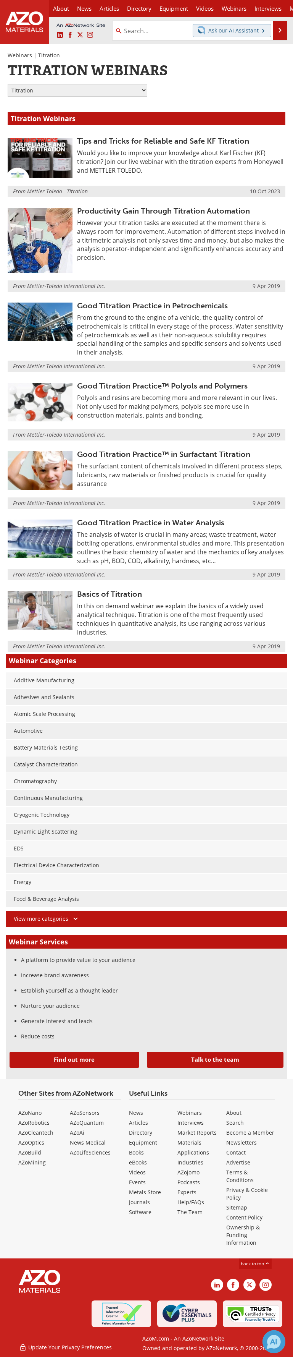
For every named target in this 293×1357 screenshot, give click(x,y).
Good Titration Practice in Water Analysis (150, 522)
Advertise (238, 1162)
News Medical (88, 1142)
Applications (193, 1152)
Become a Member (250, 1132)
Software (140, 1212)
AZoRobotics (34, 1122)
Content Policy (244, 1217)
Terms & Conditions (240, 1176)
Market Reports (197, 1132)
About (233, 1112)
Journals (139, 1202)
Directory (139, 8)
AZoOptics (31, 1142)
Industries (190, 1162)
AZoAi (77, 1132)
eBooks (138, 1162)
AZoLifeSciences (90, 1152)
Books (136, 1152)
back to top (253, 1263)
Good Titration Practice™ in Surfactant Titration (163, 454)
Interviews (190, 1122)
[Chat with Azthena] (273, 1341)
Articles (138, 1122)
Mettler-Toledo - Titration (57, 191)
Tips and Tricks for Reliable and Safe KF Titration (163, 141)
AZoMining (32, 1162)
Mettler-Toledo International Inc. (66, 286)
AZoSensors (85, 1112)
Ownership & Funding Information (243, 1235)
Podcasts (188, 1182)
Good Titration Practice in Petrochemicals (152, 305)
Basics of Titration (109, 594)
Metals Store (145, 1192)
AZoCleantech (35, 1132)
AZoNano (30, 1112)
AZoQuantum (87, 1122)
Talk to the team (215, 1059)
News (136, 1112)
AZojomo (188, 1172)
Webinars (20, 55)
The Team (190, 1212)
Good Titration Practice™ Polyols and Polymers (162, 385)
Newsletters (241, 1142)
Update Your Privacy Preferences (69, 1347)
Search (235, 1122)
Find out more (74, 1059)
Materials (189, 1142)
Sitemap (236, 1207)
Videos (137, 1172)
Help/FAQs (190, 1202)
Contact (236, 1152)
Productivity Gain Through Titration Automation (163, 210)
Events (137, 1182)
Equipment (143, 1142)
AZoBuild (29, 1152)
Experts (186, 1192)
